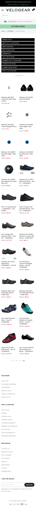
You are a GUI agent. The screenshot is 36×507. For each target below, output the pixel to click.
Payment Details (6, 420)
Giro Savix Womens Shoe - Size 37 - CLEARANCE (8, 320)
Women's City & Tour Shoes (11, 60)
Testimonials (5, 387)
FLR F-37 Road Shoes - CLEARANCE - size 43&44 (8, 209)
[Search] (33, 15)
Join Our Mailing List (8, 433)
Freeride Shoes (7, 40)
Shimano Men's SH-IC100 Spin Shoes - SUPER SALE (8, 293)
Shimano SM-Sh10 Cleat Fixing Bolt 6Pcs (9, 125)
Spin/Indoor (6, 53)
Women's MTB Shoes (9, 64)
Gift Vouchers (6, 455)
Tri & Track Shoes (8, 57)
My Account (5, 429)
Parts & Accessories (9, 71)
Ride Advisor (5, 465)
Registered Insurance (8, 436)
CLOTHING (10, 31)
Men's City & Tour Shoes (10, 43)
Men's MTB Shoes (7, 47)
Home (3, 31)
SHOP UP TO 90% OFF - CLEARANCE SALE (18, 5)
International (6, 471)
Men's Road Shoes (8, 50)
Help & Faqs (5, 410)
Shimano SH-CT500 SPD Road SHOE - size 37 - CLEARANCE (26, 181)
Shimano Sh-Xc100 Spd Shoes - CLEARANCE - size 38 (8, 263)
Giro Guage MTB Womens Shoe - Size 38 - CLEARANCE (8, 236)
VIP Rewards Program (8, 384)
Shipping (4, 413)
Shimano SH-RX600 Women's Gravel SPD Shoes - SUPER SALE (26, 236)
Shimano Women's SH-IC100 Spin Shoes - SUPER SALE (26, 293)
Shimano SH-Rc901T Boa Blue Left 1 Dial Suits (26, 154)
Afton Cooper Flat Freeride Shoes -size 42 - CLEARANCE (26, 209)
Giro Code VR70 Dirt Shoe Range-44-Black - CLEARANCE (26, 349)
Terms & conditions (8, 394)
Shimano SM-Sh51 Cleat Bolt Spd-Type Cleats (8, 99)
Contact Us (5, 449)
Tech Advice (5, 458)
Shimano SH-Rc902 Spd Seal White (26, 98)
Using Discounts (7, 452)
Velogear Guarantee (8, 423)
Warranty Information (9, 426)
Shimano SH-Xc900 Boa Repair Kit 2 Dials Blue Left (9, 181)
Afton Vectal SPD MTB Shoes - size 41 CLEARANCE (8, 349)
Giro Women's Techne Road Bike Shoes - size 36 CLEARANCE (25, 264)
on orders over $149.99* (20, 22)
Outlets (4, 468)
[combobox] (18, 15)
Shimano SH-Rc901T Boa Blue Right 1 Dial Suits (8, 154)
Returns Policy (6, 416)
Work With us (6, 397)
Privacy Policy (6, 391)
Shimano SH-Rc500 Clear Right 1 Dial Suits (26, 126)
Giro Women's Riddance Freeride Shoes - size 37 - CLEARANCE (25, 321)
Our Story (5, 381)
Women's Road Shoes (9, 67)
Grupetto (4, 462)
